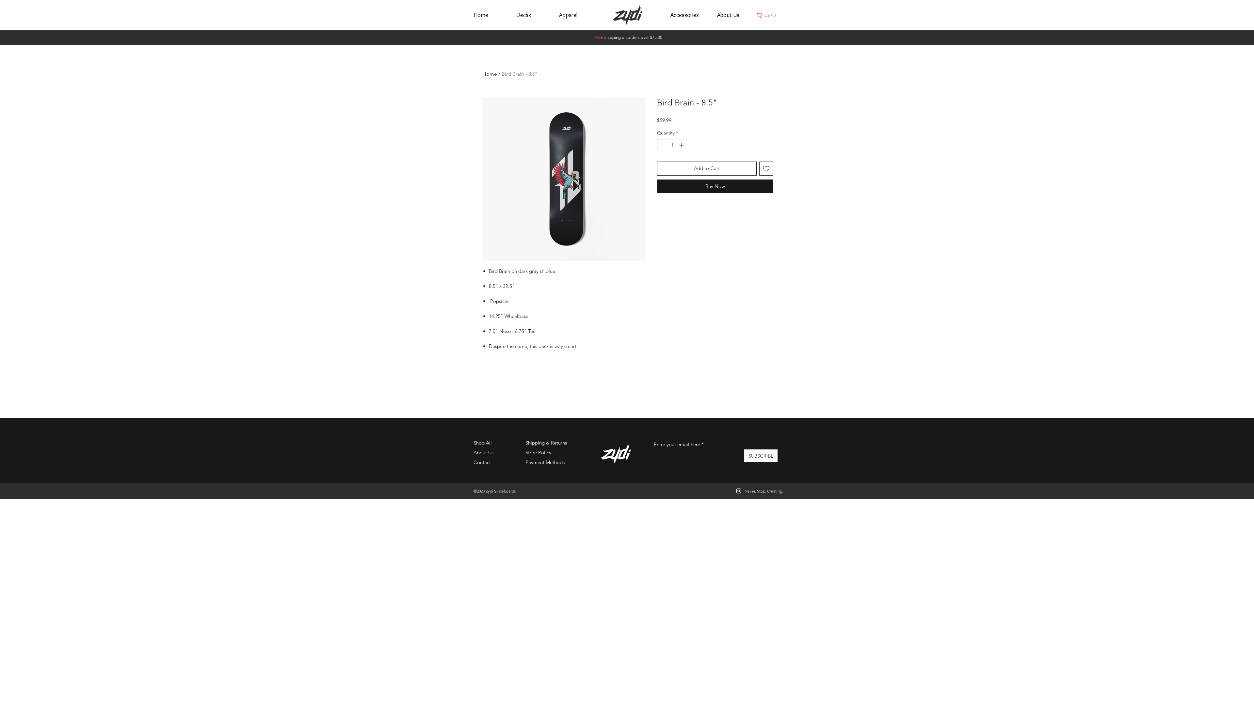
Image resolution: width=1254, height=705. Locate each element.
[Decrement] (662, 145)
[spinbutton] (672, 145)
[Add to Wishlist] (766, 169)
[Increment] (682, 145)
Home (489, 74)
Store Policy (538, 452)
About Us (483, 452)
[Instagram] (738, 491)
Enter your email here (677, 444)
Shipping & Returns (546, 443)
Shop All (483, 443)
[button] (768, 15)
